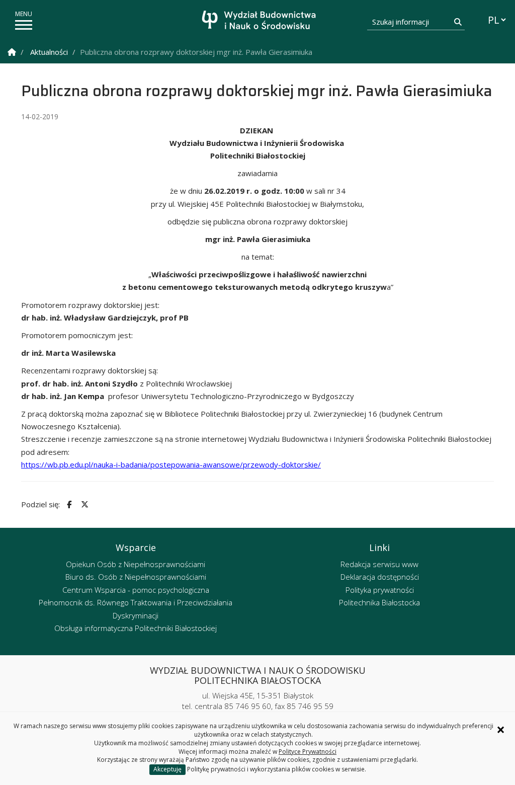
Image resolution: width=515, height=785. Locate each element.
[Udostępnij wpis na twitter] (83, 504)
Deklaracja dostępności (379, 577)
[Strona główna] (260, 21)
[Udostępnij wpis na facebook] (68, 504)
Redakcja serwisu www (379, 564)
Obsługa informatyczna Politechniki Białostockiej (135, 628)
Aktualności (49, 52)
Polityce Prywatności (307, 751)
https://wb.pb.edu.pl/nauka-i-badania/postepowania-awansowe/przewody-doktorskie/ (171, 464)
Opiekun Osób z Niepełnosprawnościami (135, 564)
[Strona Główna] (12, 52)
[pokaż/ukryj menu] (23, 25)
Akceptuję (167, 769)
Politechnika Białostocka (379, 602)
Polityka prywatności (380, 590)
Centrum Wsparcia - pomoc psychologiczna (135, 590)
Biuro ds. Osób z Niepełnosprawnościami (135, 577)
